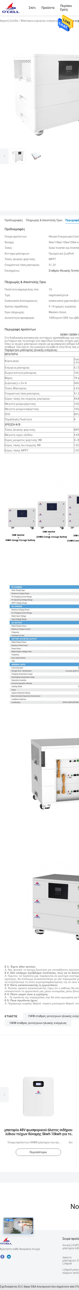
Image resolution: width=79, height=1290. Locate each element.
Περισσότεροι (38, 1152)
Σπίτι (32, 8)
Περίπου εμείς (66, 7)
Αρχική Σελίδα (9, 20)
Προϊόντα (47, 8)
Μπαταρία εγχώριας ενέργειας (40, 20)
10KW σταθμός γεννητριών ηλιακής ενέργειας (38, 1023)
